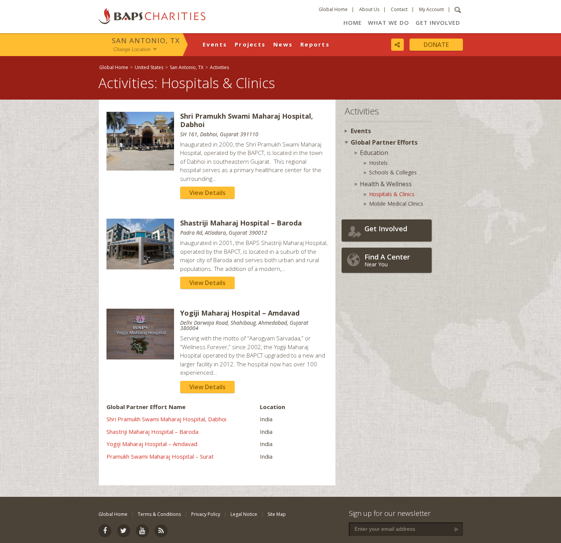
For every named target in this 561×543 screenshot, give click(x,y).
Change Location (131, 49)
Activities (219, 67)
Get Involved (438, 22)
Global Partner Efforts (384, 142)
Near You (387, 260)
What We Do (388, 22)
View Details (207, 193)
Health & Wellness (386, 184)
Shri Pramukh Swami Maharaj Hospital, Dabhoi (166, 419)
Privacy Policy (205, 514)
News (283, 44)
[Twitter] (123, 530)
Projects (250, 44)
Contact (399, 9)
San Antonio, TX (146, 40)
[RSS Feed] (161, 530)
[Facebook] (104, 530)
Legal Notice (244, 514)
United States (149, 67)
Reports (315, 44)
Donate (436, 44)
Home (352, 22)
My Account (431, 9)
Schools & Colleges (393, 172)
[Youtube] (142, 530)
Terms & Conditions (159, 514)
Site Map (277, 514)
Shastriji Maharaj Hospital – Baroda (152, 431)
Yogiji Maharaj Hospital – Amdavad (151, 444)
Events (215, 44)
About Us (369, 9)
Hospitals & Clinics (391, 194)
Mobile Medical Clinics (396, 203)
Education (374, 152)
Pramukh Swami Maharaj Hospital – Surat (160, 456)
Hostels (378, 162)
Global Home (333, 9)
